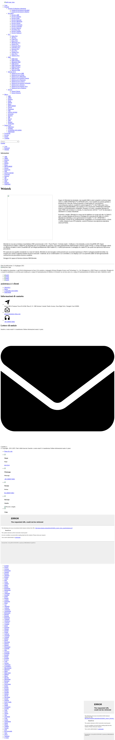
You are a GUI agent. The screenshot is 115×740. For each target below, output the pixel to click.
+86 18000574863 (9, 321)
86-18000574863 (9, 493)
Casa (5, 146)
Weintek (6, 149)
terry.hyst (7, 465)
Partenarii (7, 148)
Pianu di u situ (8, 451)
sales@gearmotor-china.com (12, 314)
